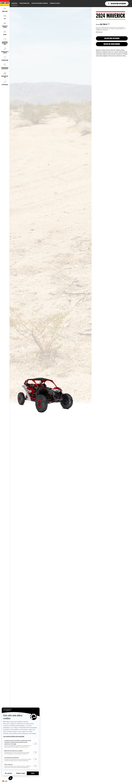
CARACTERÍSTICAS (24, 3)
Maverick (14, 3)
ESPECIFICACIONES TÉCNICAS (40, 3)
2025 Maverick (99, 32)
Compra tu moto (55, 3)
